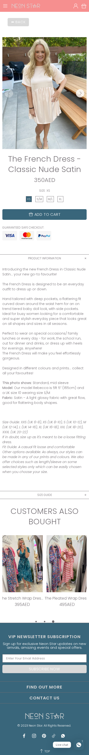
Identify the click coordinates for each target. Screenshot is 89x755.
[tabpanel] (22, 577)
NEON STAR (26, 6)
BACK (20, 22)
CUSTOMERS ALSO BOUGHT (44, 516)
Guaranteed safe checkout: (23, 228)
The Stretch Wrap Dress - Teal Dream (22, 598)
